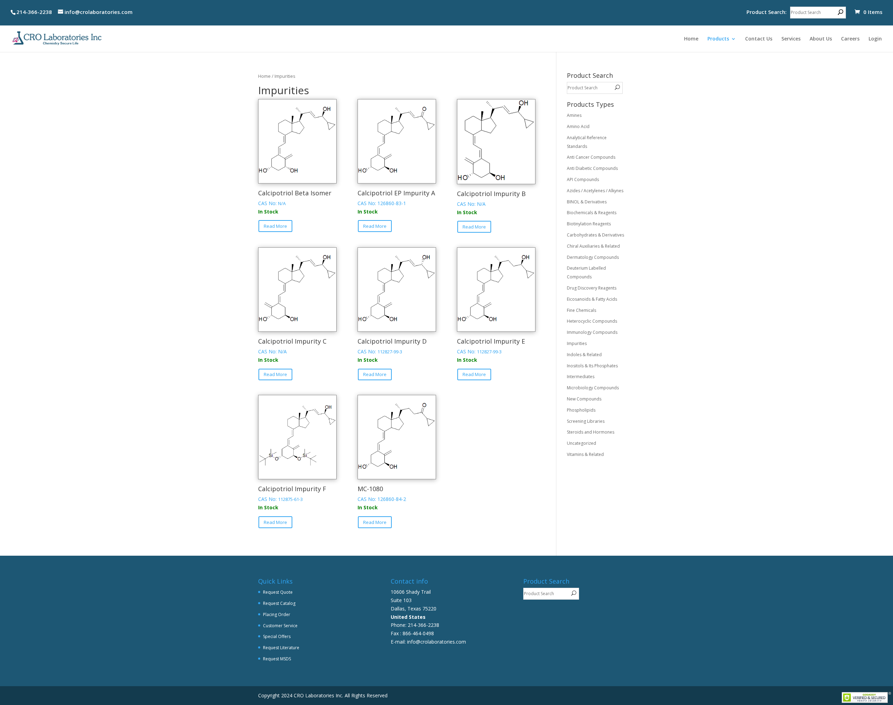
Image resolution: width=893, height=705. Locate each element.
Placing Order (276, 614)
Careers (850, 39)
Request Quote (278, 592)
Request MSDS (277, 659)
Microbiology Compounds (593, 388)
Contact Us (758, 39)
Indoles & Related (584, 355)
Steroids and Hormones (590, 432)
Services (791, 39)
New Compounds (584, 399)
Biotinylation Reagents (589, 224)
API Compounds (583, 179)
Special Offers (277, 636)
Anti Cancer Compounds (591, 157)
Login (875, 39)
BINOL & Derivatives (587, 202)
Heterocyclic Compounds (592, 321)
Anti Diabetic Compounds (592, 168)
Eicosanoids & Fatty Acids (592, 299)
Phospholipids (581, 410)
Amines (574, 115)
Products (718, 39)
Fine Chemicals (581, 310)
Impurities (577, 343)
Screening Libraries (586, 421)
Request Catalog (279, 603)
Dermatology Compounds (593, 257)
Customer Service (280, 626)
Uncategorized (581, 443)
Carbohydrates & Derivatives (595, 235)
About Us (821, 39)
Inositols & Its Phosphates (592, 366)
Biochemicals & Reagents (591, 213)
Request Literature (281, 648)
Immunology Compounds (592, 332)
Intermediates (580, 377)
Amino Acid (578, 126)
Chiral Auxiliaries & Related (593, 246)
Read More (275, 226)
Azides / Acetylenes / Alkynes (595, 191)
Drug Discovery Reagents (591, 288)
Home (691, 39)
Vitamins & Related (585, 454)
